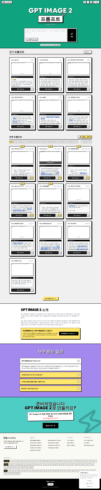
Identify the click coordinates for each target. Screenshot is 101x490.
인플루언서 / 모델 (20, 470)
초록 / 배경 (17, 473)
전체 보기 (87, 51)
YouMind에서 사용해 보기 (68, 333)
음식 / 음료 (43, 470)
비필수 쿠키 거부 (89, 483)
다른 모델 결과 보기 (50, 162)
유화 (87, 464)
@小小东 (17, 60)
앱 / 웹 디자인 (74, 141)
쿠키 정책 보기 (90, 478)
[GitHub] (84, 2)
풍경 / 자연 (76, 470)
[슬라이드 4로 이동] (80, 199)
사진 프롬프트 (87, 442)
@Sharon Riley (19, 97)
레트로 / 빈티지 (15, 467)
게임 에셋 (79, 461)
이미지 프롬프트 (70, 440)
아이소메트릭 (75, 464)
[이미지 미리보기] (32, 64)
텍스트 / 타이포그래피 (9, 473)
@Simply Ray (18, 260)
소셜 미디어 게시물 (26, 141)
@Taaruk (45, 60)
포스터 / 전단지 (67, 141)
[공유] (32, 89)
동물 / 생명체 (57, 470)
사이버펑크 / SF (23, 467)
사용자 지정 (89, 486)
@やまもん (45, 148)
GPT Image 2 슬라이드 (89, 445)
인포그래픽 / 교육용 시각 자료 (37, 141)
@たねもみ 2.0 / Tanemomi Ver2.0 (20, 186)
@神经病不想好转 (75, 148)
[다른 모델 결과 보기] (32, 177)
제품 (38, 470)
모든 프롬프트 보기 (49, 298)
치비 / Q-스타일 (68, 464)
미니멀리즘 (30, 467)
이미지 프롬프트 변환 (88, 440)
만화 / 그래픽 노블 (53, 464)
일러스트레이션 (37, 464)
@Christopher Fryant (77, 60)
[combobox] (96, 2)
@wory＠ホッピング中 (20, 148)
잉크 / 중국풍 (7, 467)
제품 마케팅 (61, 461)
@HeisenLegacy (47, 223)
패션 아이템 (50, 470)
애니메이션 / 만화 (28, 464)
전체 (11, 141)
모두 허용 (89, 480)
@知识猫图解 (46, 186)
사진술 (11, 464)
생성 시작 (49, 426)
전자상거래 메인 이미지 (70, 461)
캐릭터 (27, 470)
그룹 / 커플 (33, 470)
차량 (62, 470)
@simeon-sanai (75, 97)
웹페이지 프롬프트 (71, 445)
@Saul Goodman (75, 186)
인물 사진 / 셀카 (12, 470)
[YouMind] (50, 481)
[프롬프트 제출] (88, 2)
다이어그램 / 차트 (91, 470)
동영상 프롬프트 (70, 442)
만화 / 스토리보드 (58, 141)
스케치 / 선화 (44, 464)
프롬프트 (50, 19)
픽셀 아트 (82, 464)
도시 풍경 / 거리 (83, 470)
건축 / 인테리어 (68, 470)
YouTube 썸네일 (49, 141)
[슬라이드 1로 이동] (21, 73)
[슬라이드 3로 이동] (23, 73)
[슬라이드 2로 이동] (22, 73)
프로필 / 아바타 (17, 141)
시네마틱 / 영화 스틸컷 (19, 464)
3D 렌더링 (61, 464)
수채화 (92, 464)
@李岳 (44, 97)
